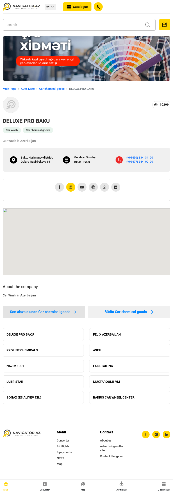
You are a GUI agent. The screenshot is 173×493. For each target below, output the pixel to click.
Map (59, 464)
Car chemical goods (52, 88)
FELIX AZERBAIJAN (107, 334)
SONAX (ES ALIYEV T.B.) (24, 397)
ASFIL (97, 350)
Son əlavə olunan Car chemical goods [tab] (40, 312)
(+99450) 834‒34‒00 (139, 157)
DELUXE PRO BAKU (20, 334)
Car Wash (12, 130)
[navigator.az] (22, 434)
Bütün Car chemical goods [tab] (126, 312)
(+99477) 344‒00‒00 (139, 161)
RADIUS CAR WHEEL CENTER (113, 397)
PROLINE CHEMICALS (22, 350)
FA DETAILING (103, 366)
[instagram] (156, 434)
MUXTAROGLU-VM (106, 381)
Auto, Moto (28, 88)
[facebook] (146, 434)
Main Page (9, 88)
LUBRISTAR (15, 381)
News (60, 458)
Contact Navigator (111, 456)
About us (106, 440)
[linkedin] (166, 434)
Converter (63, 440)
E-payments (64, 452)
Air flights (63, 446)
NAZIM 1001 (15, 366)
